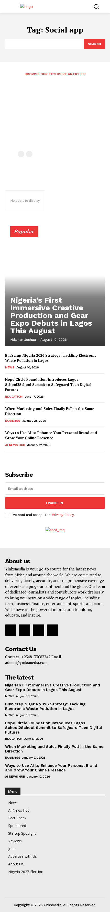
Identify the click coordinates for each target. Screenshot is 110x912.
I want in (54, 503)
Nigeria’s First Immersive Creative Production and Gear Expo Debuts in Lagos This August (51, 315)
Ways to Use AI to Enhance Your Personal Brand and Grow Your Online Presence (51, 435)
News (9, 367)
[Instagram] (24, 630)
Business (12, 420)
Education (14, 396)
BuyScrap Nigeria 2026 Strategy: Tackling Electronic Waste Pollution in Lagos (45, 706)
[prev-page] (21, 154)
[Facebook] (10, 630)
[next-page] (16, 458)
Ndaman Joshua (23, 340)
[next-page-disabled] (29, 154)
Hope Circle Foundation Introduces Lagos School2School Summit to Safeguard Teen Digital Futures (48, 384)
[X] (38, 630)
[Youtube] (52, 630)
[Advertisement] (55, 116)
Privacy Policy (63, 515)
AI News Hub (15, 445)
